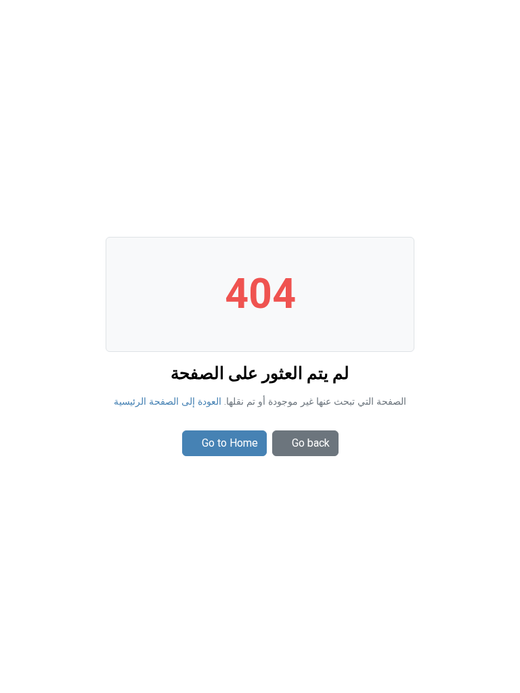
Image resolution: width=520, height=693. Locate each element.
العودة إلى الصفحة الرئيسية (167, 401)
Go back (311, 443)
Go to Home (230, 443)
